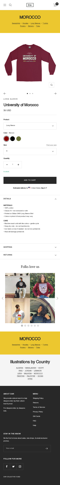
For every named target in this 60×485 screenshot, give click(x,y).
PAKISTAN (20, 376)
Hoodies (25, 23)
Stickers (31, 26)
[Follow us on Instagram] (20, 466)
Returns (7, 255)
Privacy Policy (38, 412)
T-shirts (45, 23)
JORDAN (28, 371)
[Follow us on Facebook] (6, 466)
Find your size (51, 145)
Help (34, 425)
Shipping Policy (38, 398)
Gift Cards (36, 416)
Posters (23, 26)
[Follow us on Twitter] (13, 466)
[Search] (10, 5)
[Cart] (55, 5)
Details (7, 199)
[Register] (46, 448)
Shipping (7, 247)
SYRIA (30, 379)
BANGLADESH (30, 368)
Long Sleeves (35, 23)
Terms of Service (39, 407)
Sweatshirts (16, 23)
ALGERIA (19, 368)
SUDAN (40, 376)
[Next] (55, 94)
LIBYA (19, 373)
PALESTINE (31, 376)
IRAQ (21, 371)
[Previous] (4, 94)
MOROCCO (38, 373)
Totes (38, 26)
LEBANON (38, 371)
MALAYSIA (28, 373)
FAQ (34, 421)
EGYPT (41, 368)
